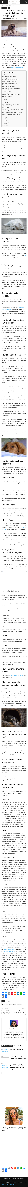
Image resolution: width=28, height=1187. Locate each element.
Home (2, 5)
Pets (13, 5)
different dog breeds (9, 951)
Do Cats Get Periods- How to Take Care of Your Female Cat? (6, 1012)
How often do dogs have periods (8, 1002)
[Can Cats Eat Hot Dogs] (5, 1051)
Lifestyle (14, 1178)
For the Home (8, 5)
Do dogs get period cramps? (9, 81)
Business (22, 1178)
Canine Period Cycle (7, 96)
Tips (18, 1178)
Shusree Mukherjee (7, 18)
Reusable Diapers (8, 89)
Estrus (5, 99)
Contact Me (5, 1178)
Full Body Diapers (7, 92)
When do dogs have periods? (9, 76)
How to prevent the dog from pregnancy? (12, 112)
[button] (2, 2)
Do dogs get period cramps (11, 1001)
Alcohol (5, 120)
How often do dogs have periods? (10, 79)
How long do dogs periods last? (9, 78)
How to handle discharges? (8, 86)
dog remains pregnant (17, 675)
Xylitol (5, 117)
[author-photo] (14, 1026)
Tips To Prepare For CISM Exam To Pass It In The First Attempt (20, 1012)
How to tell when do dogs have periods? (12, 84)
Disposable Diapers (8, 91)
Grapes (5, 123)
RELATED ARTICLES (7, 1045)
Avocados (6, 115)
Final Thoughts (5, 125)
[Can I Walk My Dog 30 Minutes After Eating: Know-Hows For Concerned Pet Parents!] (5, 1066)
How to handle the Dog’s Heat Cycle (11, 88)
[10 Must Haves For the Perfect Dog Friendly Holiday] (5, 1058)
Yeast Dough (6, 121)
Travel (10, 1178)
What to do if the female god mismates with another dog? (12, 110)
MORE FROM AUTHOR (19, 1045)
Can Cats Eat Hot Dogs (16, 1049)
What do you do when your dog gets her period (11, 1004)
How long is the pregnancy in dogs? (10, 104)
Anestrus (6, 102)
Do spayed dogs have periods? (9, 83)
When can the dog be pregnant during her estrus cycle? (12, 106)
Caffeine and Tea (7, 118)
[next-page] (5, 1073)
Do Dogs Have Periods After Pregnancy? (12, 94)
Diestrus (6, 101)
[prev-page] (2, 1073)
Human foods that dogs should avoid (11, 114)
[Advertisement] (14, 1090)
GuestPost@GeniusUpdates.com (8, 1184)
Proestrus (6, 97)
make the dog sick (9, 949)
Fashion (14, 1180)
